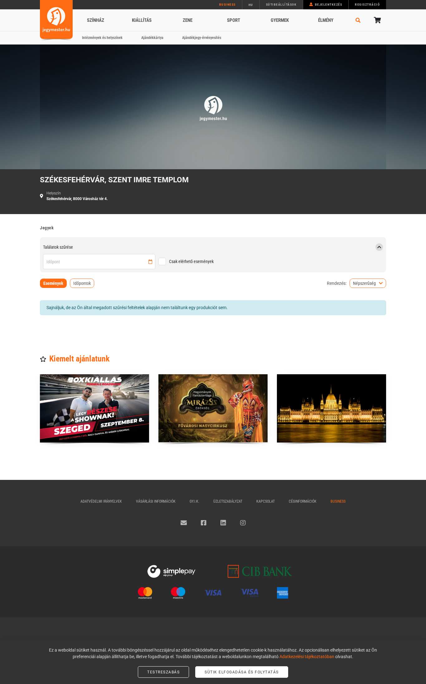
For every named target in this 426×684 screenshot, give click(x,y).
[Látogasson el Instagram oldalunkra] (243, 523)
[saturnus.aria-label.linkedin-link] (223, 523)
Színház (95, 20)
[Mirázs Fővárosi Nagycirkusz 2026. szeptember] (213, 408)
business (227, 4)
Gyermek (280, 20)
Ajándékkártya (152, 38)
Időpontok (82, 283)
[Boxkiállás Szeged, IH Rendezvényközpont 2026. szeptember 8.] (94, 408)
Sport (233, 20)
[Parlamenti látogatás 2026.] (331, 408)
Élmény (325, 20)
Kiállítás (142, 20)
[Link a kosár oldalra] (377, 20)
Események (53, 283)
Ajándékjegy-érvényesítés (201, 38)
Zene (187, 20)
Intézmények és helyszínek (102, 38)
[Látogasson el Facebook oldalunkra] (203, 523)
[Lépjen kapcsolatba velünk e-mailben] (184, 523)
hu (251, 5)
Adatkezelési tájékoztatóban (306, 656)
